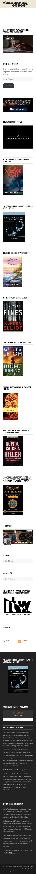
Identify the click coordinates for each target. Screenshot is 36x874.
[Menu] (30, 4)
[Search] (26, 4)
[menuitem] (26, 4)
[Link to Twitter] (25, 868)
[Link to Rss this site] (28, 868)
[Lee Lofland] (15, 4)
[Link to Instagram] (22, 868)
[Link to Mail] (31, 868)
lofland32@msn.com (11, 853)
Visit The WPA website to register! (15, 770)
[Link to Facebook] (19, 868)
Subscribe (8, 86)
